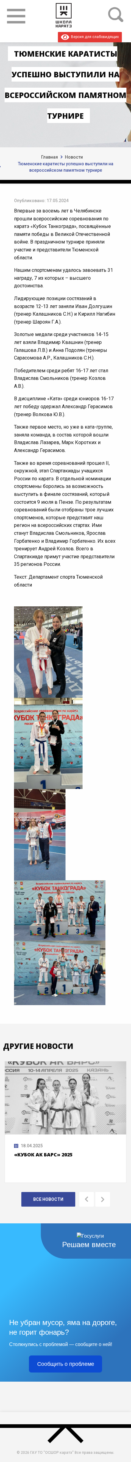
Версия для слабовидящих (94, 37)
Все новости (48, 1199)
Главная (49, 157)
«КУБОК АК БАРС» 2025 (43, 1155)
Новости (74, 157)
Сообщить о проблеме (65, 1364)
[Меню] (16, 16)
